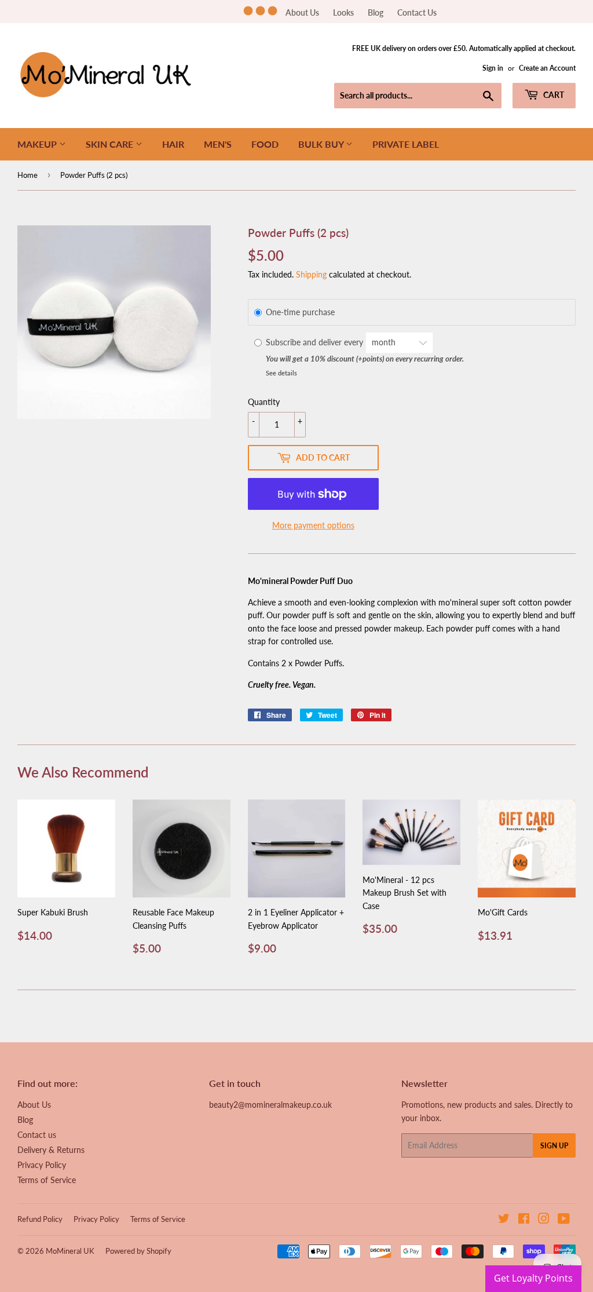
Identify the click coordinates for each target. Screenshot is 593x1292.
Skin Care (111, 143)
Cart (552, 95)
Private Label (405, 143)
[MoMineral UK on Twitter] (504, 1220)
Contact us (36, 1135)
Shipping (311, 274)
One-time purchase (300, 312)
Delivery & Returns (51, 1150)
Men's (218, 143)
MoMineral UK (70, 1250)
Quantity (264, 402)
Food (265, 143)
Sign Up (554, 1145)
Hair (173, 143)
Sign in (492, 68)
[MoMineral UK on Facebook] (524, 1220)
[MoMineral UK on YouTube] (564, 1220)
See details (281, 373)
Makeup (38, 143)
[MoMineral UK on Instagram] (544, 1220)
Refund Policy (40, 1219)
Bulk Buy (322, 143)
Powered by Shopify (138, 1250)
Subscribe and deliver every (315, 342)
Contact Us (417, 12)
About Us (302, 12)
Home (27, 175)
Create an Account (547, 68)
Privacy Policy (41, 1165)
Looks (343, 12)
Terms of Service (46, 1180)
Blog (375, 12)
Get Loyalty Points (533, 1278)
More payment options (313, 525)
